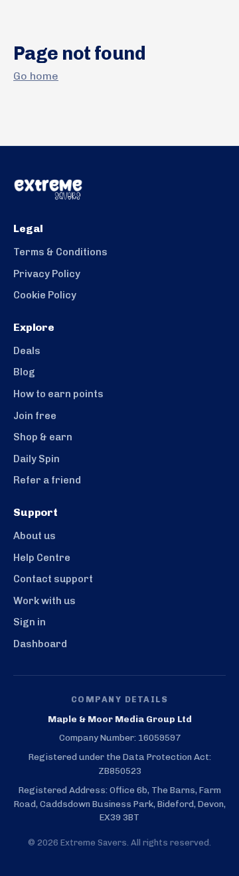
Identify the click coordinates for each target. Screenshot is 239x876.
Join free (34, 416)
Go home (35, 76)
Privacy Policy (46, 274)
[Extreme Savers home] (119, 190)
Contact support (53, 579)
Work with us (44, 601)
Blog (24, 372)
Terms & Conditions (60, 252)
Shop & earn (42, 437)
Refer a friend (47, 480)
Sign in (29, 622)
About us (34, 536)
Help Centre (41, 558)
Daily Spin (36, 459)
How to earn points (58, 394)
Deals (26, 351)
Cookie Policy (44, 295)
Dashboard (40, 644)
